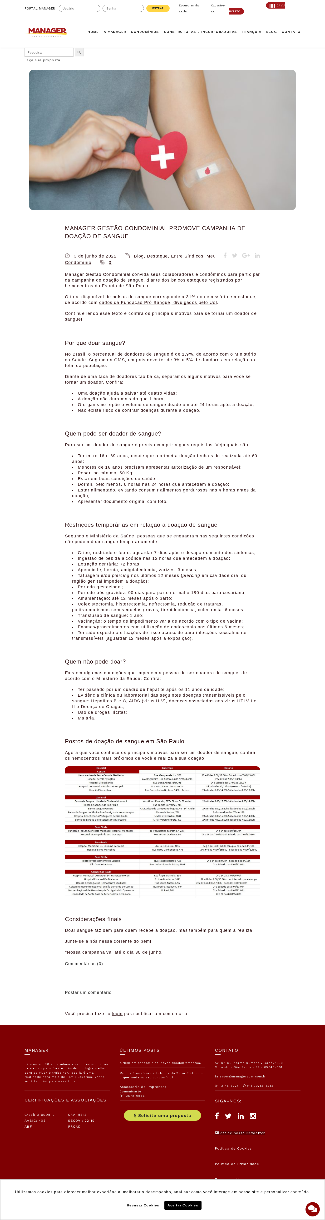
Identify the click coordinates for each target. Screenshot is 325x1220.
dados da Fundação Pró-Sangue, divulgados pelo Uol (158, 302)
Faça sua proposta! (43, 60)
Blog (139, 256)
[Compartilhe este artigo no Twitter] (234, 256)
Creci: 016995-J (40, 1114)
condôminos (213, 274)
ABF (28, 1126)
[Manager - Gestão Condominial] (48, 32)
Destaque (157, 256)
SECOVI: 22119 (81, 1120)
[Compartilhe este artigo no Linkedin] (257, 256)
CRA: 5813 (77, 1114)
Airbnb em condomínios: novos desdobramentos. (160, 1063)
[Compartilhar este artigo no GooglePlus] (246, 256)
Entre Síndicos (187, 256)
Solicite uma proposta (164, 1115)
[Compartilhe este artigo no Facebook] (225, 256)
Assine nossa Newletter (242, 1133)
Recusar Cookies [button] (143, 1205)
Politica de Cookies (233, 1148)
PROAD (74, 1126)
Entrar (158, 8)
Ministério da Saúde (112, 536)
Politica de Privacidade (237, 1164)
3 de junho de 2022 (95, 256)
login (117, 1013)
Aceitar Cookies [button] (182, 1205)
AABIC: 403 (35, 1120)
